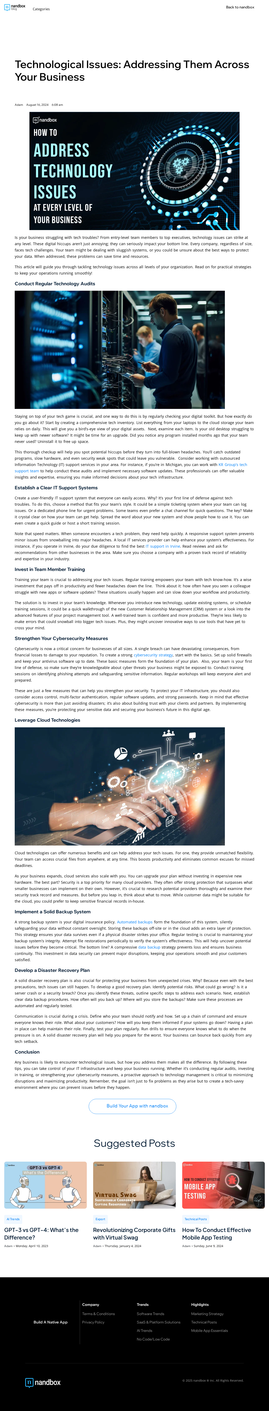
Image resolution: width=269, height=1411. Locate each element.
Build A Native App (51, 1322)
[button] (44, 9)
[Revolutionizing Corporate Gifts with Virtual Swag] (134, 1185)
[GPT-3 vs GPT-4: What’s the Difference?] (45, 1185)
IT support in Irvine (163, 546)
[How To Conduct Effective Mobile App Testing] (223, 1185)
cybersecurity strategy (153, 654)
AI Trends (13, 1219)
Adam (8, 1246)
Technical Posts (196, 1219)
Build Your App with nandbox (137, 1106)
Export (100, 1219)
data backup (149, 947)
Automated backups (135, 921)
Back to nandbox (240, 7)
